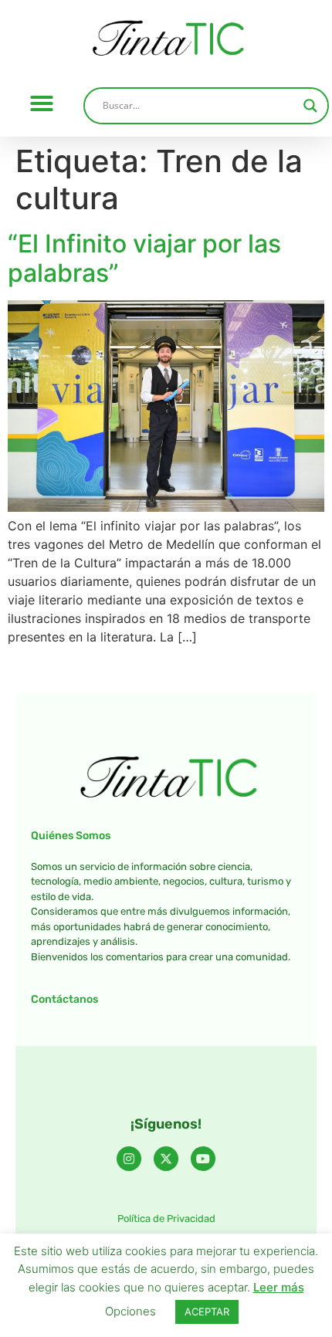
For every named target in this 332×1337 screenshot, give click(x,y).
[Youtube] (203, 1158)
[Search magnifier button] (310, 106)
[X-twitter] (166, 1158)
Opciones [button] (130, 1311)
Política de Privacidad (166, 1218)
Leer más (278, 1287)
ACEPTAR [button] (207, 1311)
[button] (41, 103)
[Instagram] (129, 1158)
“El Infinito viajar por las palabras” (144, 258)
